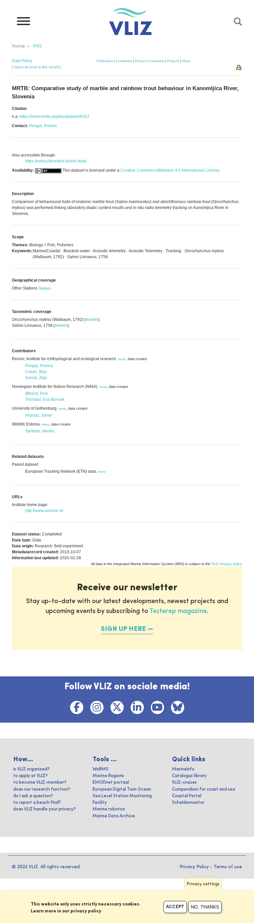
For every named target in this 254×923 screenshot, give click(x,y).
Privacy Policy (194, 867)
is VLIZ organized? (31, 769)
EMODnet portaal (111, 782)
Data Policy (22, 60)
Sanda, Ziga (36, 377)
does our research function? (41, 789)
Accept (175, 907)
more (122, 359)
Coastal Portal (186, 796)
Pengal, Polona (43, 125)
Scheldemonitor (188, 803)
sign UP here (123, 629)
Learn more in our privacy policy (66, 911)
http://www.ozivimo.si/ (44, 510)
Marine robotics (109, 809)
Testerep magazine (178, 611)
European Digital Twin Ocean (122, 789)
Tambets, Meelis (39, 431)
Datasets (157, 61)
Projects (173, 61)
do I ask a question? (33, 796)
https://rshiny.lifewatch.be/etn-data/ (56, 161)
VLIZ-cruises (184, 782)
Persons (141, 61)
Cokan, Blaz (36, 371)
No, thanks (205, 906)
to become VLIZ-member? (39, 782)
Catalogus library (189, 776)
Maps (186, 61)
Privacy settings (203, 884)
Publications (106, 61)
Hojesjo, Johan (38, 415)
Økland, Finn (36, 393)
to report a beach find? (37, 803)
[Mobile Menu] (23, 22)
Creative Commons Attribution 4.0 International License (169, 170)
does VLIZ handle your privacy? (44, 809)
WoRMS (92, 320)
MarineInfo (183, 769)
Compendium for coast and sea (203, 789)
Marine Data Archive (114, 816)
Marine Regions (108, 776)
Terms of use (228, 867)
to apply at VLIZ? (30, 776)
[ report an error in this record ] (36, 67)
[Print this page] (239, 67)
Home (18, 46)
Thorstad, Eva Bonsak (44, 399)
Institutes (125, 61)
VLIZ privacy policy (226, 564)
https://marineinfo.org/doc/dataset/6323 (54, 116)
